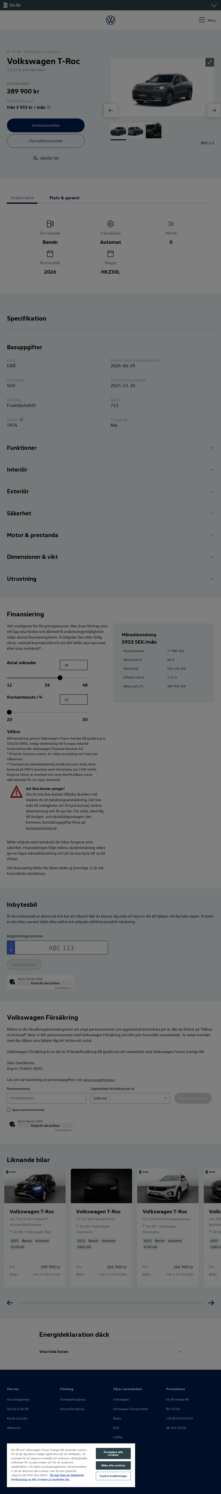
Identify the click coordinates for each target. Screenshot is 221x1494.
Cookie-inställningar (113, 1476)
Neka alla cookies (113, 1465)
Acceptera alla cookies (113, 1453)
